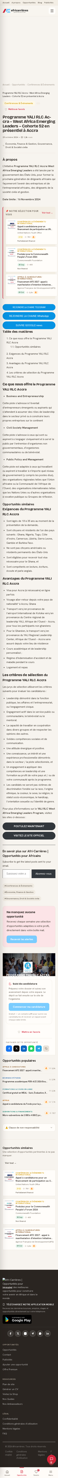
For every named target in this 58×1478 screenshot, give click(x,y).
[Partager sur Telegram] (39, 1048)
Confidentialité (10, 1418)
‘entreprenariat (11, 187)
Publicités (48, 2)
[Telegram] (33, 1333)
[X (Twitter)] (18, 1333)
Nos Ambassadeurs (13, 1403)
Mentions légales (11, 1428)
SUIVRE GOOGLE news (29, 325)
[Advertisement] (29, 52)
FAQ (5, 1433)
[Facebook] (10, 1333)
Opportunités (29, 2)
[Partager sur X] (16, 1048)
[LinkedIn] (47, 1333)
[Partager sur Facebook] (9, 1048)
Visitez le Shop (10, 1394)
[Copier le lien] (46, 1048)
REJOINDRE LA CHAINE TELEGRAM (29, 307)
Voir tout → (47, 212)
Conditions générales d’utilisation (20, 1423)
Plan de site (9, 1384)
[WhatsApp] (40, 1333)
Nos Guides (8, 1399)
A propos (16, 2)
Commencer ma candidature (29, 1007)
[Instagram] (25, 1333)
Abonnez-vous (43, 873)
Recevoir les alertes (21, 939)
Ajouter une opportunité (15, 1364)
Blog (40, 2)
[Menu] (52, 10)
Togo (38, 534)
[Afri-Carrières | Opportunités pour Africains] (25, 11)
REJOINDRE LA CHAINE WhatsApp (29, 316)
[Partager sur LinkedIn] (24, 1048)
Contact (7, 1354)
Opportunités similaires (28, 346)
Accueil (6, 2)
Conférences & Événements (41, 84)
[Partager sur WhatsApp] (31, 1048)
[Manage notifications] (51, 1462)
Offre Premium (10, 1369)
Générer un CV (10, 1389)
